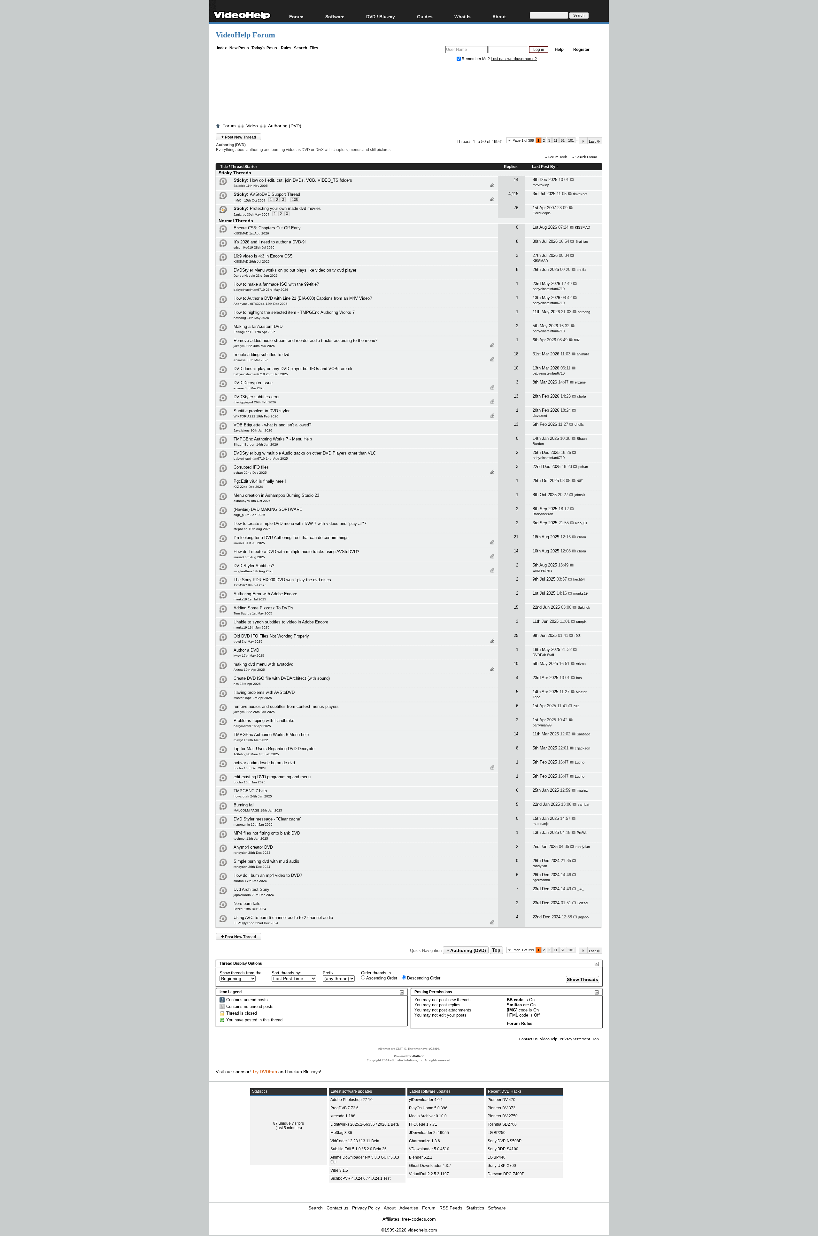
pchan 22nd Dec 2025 (250, 472)
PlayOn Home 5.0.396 (428, 1108)
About (390, 1207)
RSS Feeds (450, 1207)
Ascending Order (381, 978)
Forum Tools (557, 157)
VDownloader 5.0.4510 (429, 1149)
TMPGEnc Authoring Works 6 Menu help (271, 734)
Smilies (514, 1004)
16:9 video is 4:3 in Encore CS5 (263, 256)
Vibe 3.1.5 (339, 1170)
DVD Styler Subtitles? (254, 565)
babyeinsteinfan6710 (549, 289)
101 (571, 140)
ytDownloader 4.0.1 (426, 1099)
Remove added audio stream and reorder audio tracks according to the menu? (305, 340)
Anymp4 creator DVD (253, 847)
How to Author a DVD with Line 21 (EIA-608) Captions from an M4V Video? (303, 298)
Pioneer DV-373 (501, 1108)
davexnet (580, 194)
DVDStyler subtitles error (257, 396)
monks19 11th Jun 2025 (251, 627)
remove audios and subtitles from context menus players (286, 706)
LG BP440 (496, 1157)
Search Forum (586, 157)
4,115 (513, 193)
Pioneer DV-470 (501, 1099)
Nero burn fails (247, 903)
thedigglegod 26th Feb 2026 (255, 402)
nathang (584, 312)
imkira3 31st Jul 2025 (249, 543)
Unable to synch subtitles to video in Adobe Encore (281, 622)
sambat (583, 804)
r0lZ (577, 340)
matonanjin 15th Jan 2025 (253, 824)
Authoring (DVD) (284, 125)
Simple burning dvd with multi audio (266, 861)
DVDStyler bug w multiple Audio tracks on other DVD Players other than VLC (305, 453)
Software (334, 16)
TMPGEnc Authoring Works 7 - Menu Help (273, 439)
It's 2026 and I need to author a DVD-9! (270, 242)
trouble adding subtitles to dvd (261, 354)
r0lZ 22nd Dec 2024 (248, 486)
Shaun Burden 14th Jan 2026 (256, 444)
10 (516, 368)
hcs (579, 678)
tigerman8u (541, 880)
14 (516, 179)
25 (516, 635)
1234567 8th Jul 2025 (250, 585)
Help (559, 49)
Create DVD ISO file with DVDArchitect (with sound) (282, 678)
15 (516, 607)
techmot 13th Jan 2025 (251, 838)
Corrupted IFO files (251, 467)
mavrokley (541, 185)
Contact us (337, 1207)
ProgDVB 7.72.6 (344, 1108)
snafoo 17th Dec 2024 (250, 881)
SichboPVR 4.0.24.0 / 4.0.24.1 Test (360, 1178)
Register (581, 49)
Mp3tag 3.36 (341, 1132)
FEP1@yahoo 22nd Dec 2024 (256, 923)
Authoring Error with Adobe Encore (265, 593)
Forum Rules (519, 1023)
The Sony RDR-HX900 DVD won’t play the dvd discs (282, 579)
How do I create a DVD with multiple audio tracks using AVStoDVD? (296, 551)
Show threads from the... (242, 973)
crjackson (582, 748)
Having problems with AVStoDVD (264, 692)
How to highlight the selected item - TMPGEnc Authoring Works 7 (294, 312)
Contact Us (528, 1039)
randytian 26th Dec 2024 (252, 866)
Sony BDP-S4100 (503, 1149)
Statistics (475, 1207)
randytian (582, 847)
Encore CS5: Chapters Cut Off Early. (268, 228)
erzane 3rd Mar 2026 (249, 388)
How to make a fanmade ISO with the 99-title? (276, 284)
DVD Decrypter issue (253, 382)
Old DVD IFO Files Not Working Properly (271, 636)
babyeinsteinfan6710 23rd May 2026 (261, 289)
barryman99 (542, 725)
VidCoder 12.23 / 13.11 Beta (354, 1141)
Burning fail (244, 805)
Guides (425, 16)
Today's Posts (264, 48)
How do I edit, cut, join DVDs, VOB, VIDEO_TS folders (301, 180)
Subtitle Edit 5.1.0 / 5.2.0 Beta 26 (358, 1149)
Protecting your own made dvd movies (285, 208)
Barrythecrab (543, 514)
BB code (515, 999)
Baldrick (584, 607)
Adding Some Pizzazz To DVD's (263, 608)
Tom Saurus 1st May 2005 (253, 613)
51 (563, 140)
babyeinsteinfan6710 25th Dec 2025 (261, 374)
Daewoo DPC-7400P (506, 1174)
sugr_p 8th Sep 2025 (249, 515)
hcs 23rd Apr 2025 (247, 683)
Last (592, 141)
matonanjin (541, 824)
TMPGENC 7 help (250, 790)
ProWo (582, 833)
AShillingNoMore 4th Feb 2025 (256, 754)
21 (516, 537)
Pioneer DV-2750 (503, 1116)
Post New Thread (238, 136)
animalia (583, 354)
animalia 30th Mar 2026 (251, 360)
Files (314, 48)
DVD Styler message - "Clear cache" (268, 819)
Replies (511, 166)
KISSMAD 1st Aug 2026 (251, 233)
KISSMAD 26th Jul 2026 (252, 261)
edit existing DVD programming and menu (272, 776)
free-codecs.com (419, 1219)
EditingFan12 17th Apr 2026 (254, 332)
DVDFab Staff (543, 655)
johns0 (580, 495)
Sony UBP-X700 (502, 1165)
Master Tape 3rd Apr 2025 (253, 698)
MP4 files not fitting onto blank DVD (267, 833)
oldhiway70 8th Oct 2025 (252, 501)
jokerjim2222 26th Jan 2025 (254, 712)
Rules (286, 48)
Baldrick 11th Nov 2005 (251, 185)
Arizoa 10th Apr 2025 (249, 669)
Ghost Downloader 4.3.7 (430, 1165)
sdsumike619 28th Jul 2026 (254, 247)
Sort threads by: (286, 973)
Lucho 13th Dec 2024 (250, 768)
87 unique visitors (288, 1123)
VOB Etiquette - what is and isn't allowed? (272, 425)
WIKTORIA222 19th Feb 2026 (256, 416)
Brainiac (581, 241)
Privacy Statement (575, 1039)
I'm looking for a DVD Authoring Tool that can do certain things (291, 537)
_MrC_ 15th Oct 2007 (250, 200)
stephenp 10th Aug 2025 (252, 529)
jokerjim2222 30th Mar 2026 (254, 346)
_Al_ (580, 889)
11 (555, 140)
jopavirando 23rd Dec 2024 (254, 895)
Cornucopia (542, 213)
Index (222, 48)
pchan (583, 467)
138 (295, 200)
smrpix (581, 621)
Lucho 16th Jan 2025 (250, 782)
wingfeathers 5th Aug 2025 (254, 571)
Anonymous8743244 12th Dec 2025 (261, 303)
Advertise (408, 1207)
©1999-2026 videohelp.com (409, 1229)
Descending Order (423, 978)
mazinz (582, 790)
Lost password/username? (514, 59)
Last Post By (543, 166)
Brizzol (582, 903)
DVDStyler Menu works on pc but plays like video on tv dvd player (295, 270)
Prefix (328, 973)
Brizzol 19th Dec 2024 (250, 909)
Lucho (579, 762)
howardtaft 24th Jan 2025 (253, 796)
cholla (581, 270)
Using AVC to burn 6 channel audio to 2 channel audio (283, 917)
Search (300, 48)
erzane (580, 382)
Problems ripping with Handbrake (264, 720)
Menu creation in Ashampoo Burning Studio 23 (276, 495)
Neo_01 (581, 523)
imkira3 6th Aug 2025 (249, 557)
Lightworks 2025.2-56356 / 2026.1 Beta (364, 1124)
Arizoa (581, 664)
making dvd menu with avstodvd (263, 664)
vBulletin (418, 1056)
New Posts (239, 48)
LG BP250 (496, 1132)
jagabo (583, 917)
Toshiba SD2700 (502, 1124)
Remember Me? (476, 59)
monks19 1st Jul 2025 (250, 599)
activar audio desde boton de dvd (264, 762)
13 (516, 396)
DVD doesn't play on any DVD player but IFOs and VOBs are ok (293, 368)
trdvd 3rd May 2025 (248, 641)
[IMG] (512, 1010)
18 (516, 354)
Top (496, 950)
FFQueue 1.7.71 (423, 1124)
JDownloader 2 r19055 (429, 1132)
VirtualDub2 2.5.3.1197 (429, 1174)
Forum (296, 16)
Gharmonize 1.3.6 (424, 1141)
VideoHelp (548, 1039)
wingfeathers (542, 570)
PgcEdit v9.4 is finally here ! (260, 481)
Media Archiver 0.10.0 (428, 1116)
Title (224, 166)
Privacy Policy (366, 1207)
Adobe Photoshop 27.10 (351, 1099)
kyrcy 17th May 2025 (249, 655)
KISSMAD (582, 227)
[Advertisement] (409, 94)
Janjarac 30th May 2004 (251, 214)
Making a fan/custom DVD (258, 326)
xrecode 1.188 (342, 1116)
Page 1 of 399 (523, 140)
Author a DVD (246, 650)
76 (516, 207)
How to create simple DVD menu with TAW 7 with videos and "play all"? (300, 523)
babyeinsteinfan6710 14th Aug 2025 (261, 458)
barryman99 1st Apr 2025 (252, 726)
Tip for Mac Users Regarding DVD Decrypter (275, 748)
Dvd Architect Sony (251, 889)
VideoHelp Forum (245, 35)
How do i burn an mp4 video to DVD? (268, 875)
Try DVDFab (264, 1071)
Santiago (583, 734)
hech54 (579, 579)
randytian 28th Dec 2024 (252, 852)
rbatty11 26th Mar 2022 (251, 740)
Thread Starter (244, 166)
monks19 (580, 593)
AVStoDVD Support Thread (275, 194)
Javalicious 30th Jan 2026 (253, 430)
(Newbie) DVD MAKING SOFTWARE (268, 509)
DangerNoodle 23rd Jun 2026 (256, 275)
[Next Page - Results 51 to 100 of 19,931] (583, 141)
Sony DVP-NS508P (504, 1141)
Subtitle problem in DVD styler (261, 410)
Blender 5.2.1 (420, 1157)
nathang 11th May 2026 (251, 318)
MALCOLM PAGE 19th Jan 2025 (258, 810)
